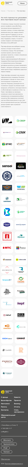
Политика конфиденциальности (14, 464)
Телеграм (6, 452)
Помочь (4, 407)
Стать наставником (19, 411)
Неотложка (5, 404)
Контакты (5, 410)
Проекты (17, 400)
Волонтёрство (6, 400)
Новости (17, 397)
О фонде (4, 397)
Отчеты (17, 407)
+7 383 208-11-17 (6, 428)
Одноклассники (8, 444)
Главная (3, 11)
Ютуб (5, 448)
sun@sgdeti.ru (4, 432)
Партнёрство (11, 11)
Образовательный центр (8, 416)
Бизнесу (17, 404)
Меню (22, 3)
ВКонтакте (7, 440)
